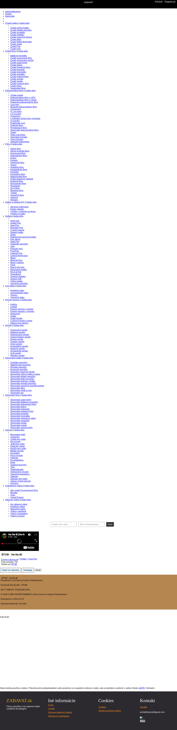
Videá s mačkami (18, 511)
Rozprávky (15, 186)
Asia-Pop (14, 225)
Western (14, 200)
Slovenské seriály (18, 423)
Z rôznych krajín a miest (21, 321)
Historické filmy (17, 163)
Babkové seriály (17, 332)
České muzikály (17, 32)
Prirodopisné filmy (18, 128)
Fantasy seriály (17, 342)
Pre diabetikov (17, 460)
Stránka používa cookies (109, 711)
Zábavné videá (12, 500)
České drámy (16, 65)
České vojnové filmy (19, 84)
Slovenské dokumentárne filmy (24, 130)
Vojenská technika (18, 137)
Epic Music (15, 239)
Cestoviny (15, 437)
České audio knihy (18, 63)
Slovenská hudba (13, 358)
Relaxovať (15, 314)
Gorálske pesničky (18, 362)
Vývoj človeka (16, 139)
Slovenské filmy (12, 395)
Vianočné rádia (17, 297)
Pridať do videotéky (10, 570)
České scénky (16, 79)
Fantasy (14, 160)
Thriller (13, 193)
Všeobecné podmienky (58, 716)
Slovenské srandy (18, 425)
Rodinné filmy (16, 181)
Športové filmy (16, 190)
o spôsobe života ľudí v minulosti (25, 118)
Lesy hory (14, 104)
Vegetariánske (17, 469)
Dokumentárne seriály (20, 337)
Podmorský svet (17, 123)
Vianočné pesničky (19, 283)
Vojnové (14, 197)
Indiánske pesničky (19, 244)
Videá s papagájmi (19, 514)
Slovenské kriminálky (20, 416)
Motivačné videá (17, 509)
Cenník (51, 709)
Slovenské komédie (19, 414)
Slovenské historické (19, 409)
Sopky (13, 132)
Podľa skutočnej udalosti (21, 179)
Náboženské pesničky (20, 365)
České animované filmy (21, 58)
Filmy (8, 144)
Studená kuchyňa (18, 465)
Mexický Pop (16, 260)
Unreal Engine (17, 497)
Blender (14, 493)
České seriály (16, 81)
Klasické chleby (17, 446)
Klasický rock (16, 249)
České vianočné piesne (21, 37)
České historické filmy (20, 67)
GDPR (142, 688)
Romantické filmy (18, 183)
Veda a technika (17, 135)
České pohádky (17, 74)
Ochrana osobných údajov (60, 712)
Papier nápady (17, 209)
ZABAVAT (88, 2)
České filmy (10, 51)
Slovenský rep (16, 393)
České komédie (17, 70)
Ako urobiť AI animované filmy (24, 490)
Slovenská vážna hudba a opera (25, 374)
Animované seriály (18, 330)
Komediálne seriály (19, 346)
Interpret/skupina (12, 11)
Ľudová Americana (19, 256)
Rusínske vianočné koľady (22, 372)
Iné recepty (15, 441)
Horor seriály (16, 344)
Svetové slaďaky (18, 276)
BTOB (14, 564)
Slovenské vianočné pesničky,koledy (27, 386)
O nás (51, 705)
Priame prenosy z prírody (21, 309)
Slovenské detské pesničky (22, 376)
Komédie (14, 172)
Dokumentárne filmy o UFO (22, 97)
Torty (12, 467)
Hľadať (110, 524)
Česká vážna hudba (19, 28)
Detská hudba (16, 232)
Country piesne (17, 230)
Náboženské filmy (18, 176)
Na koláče (15, 453)
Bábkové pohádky (18, 56)
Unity (12, 495)
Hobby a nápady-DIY (15, 202)
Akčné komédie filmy (19, 151)
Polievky (14, 458)
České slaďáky (17, 35)
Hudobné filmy (17, 167)
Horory (13, 165)
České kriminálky (18, 72)
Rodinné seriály (17, 349)
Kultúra (13, 304)
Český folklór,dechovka (21, 42)
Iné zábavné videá (18, 504)
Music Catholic (17, 262)
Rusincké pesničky (19, 369)
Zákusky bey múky (18, 479)
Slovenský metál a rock (21, 390)
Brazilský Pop (16, 228)
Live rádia (10, 286)
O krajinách (15, 109)
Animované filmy (18, 153)
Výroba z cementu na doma (23, 211)
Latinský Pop (16, 253)
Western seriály (17, 355)
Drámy (13, 158)
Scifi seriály (15, 353)
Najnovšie (10, 16)
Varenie (9, 430)
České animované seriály (22, 60)
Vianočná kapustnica (20, 474)
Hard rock (14, 221)
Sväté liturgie (16, 318)
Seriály (8, 325)
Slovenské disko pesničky (22, 379)
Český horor (16, 86)
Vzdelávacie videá (14, 486)
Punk (12, 265)
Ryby (12, 462)
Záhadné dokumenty (19, 142)
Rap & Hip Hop (17, 267)
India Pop (14, 242)
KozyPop (14, 251)
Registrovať (170, 2)
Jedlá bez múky (17, 444)
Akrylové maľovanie (19, 207)
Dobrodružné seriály (19, 335)
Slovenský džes (17, 388)
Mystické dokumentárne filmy (23, 107)
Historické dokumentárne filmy (24, 102)
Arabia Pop (15, 223)
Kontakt (143, 707)
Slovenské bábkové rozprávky (24, 402)
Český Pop (15, 46)
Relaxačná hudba (18, 269)
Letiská (13, 307)
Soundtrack (15, 274)
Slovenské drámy (18, 407)
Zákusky (14, 476)
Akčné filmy (15, 149)
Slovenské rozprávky (20, 421)
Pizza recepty (16, 455)
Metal (12, 258)
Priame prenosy (12, 300)
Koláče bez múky (18, 448)
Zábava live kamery (19, 323)
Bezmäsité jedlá (17, 435)
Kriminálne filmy (17, 174)
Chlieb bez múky (18, 439)
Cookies (102, 707)
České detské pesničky (21, 30)
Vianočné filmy (17, 195)
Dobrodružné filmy (18, 156)
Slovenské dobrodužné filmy (23, 404)
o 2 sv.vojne (15, 114)
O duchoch (15, 116)
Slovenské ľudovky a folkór (22, 381)
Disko (13, 235)
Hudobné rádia (17, 290)
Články (8, 14)
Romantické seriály (19, 351)
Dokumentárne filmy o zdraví (23, 100)
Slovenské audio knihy (20, 400)
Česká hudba (11, 23)
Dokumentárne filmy (14, 90)
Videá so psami (17, 516)
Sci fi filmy (15, 188)
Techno (13, 295)
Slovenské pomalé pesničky (23, 383)
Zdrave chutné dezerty (20, 481)
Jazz (12, 246)
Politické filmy (16, 125)
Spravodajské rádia (19, 293)
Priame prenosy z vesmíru (22, 311)
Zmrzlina (14, 483)
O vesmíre (15, 121)
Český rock (15, 49)
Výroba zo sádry (17, 214)
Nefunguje (27, 570)
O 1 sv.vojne (16, 111)
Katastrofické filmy (18, 170)
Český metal (16, 44)
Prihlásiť (159, 2)
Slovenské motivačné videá (23, 418)
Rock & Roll (15, 272)
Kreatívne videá (17, 507)
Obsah (38, 570)
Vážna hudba (16, 281)
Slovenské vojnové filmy (21, 428)
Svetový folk (16, 279)
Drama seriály (16, 339)
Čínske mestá (16, 95)
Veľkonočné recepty (19, 472)
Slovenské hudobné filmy (22, 411)
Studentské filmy (18, 88)
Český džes (15, 39)
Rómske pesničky (18, 367)
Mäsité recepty (17, 451)
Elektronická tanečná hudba (23, 237)
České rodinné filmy (19, 77)
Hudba (8, 216)
